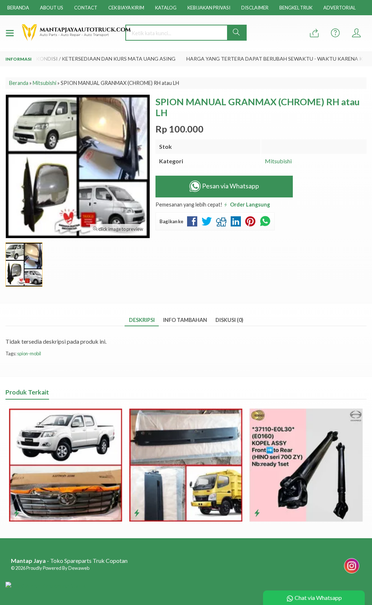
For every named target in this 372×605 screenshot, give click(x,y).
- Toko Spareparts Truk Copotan (69, 560)
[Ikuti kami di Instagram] (351, 572)
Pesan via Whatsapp (230, 186)
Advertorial (339, 8)
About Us (51, 8)
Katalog (166, 8)
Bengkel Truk (295, 8)
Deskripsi (142, 320)
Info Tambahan (185, 320)
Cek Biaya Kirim (126, 8)
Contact (85, 8)
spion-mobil (29, 353)
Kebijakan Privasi (208, 8)
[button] (236, 32)
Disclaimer (254, 8)
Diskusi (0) (229, 320)
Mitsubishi (278, 161)
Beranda (18, 8)
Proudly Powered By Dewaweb (57, 568)
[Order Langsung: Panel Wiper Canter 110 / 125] (137, 513)
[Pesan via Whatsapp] (314, 33)
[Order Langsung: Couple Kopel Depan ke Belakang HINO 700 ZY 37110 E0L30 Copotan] (257, 513)
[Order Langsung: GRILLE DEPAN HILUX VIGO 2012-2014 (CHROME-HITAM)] (16, 513)
